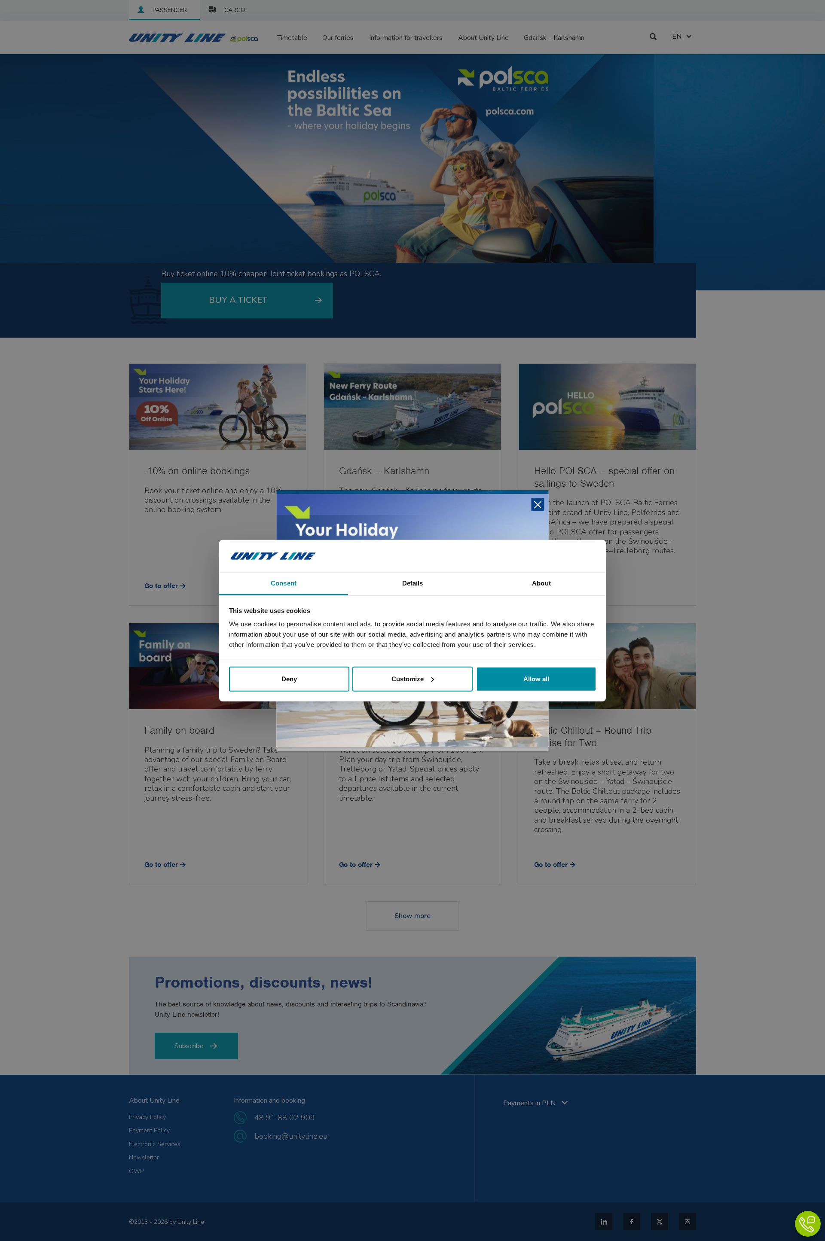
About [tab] (541, 583)
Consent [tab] (283, 583)
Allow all (536, 678)
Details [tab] (412, 583)
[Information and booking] (808, 1224)
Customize (407, 678)
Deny (289, 678)
